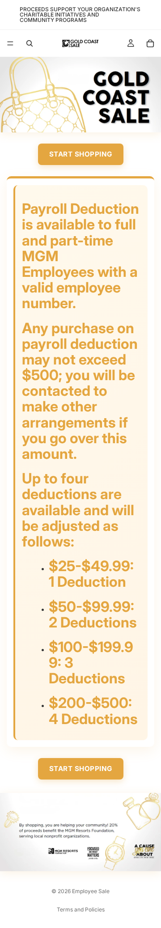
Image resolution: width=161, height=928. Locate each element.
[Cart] (150, 43)
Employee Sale (91, 891)
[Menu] (10, 43)
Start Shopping (80, 154)
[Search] (29, 43)
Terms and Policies (81, 909)
